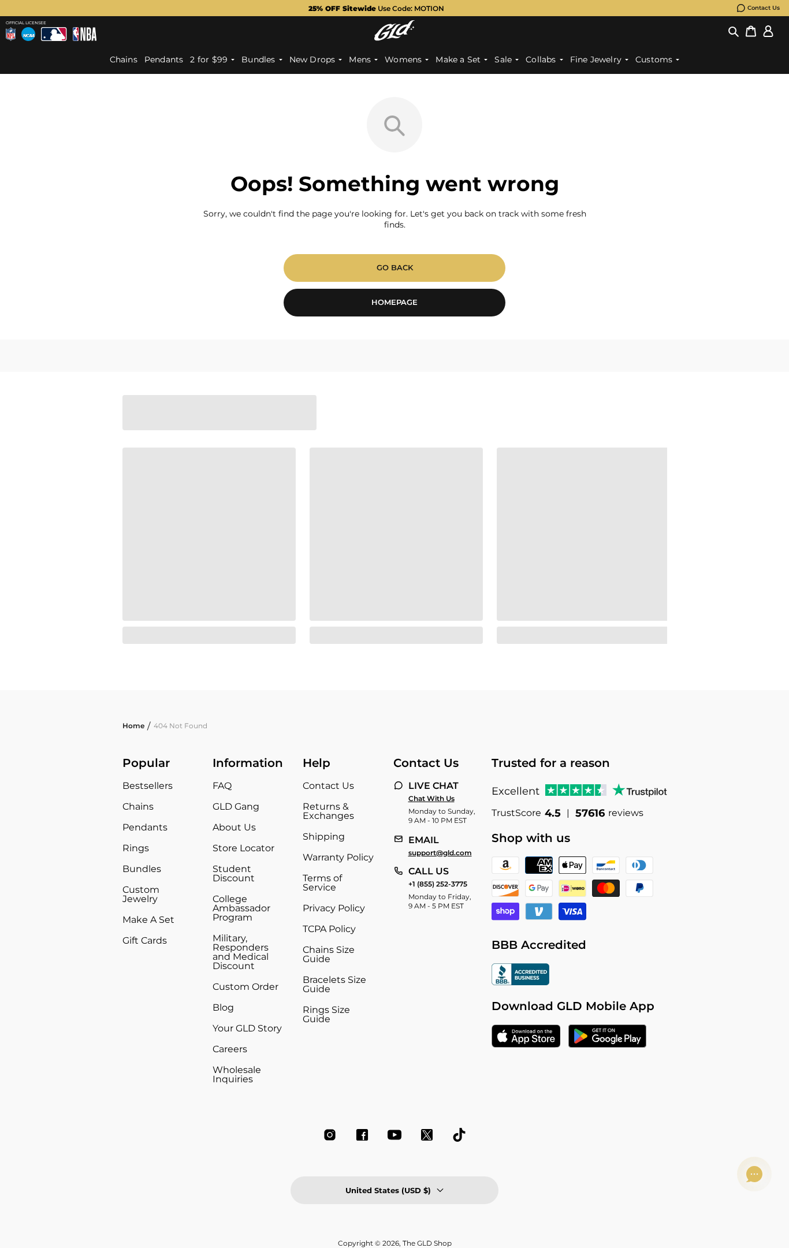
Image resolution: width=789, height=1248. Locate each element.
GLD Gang (236, 806)
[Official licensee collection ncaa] (28, 34)
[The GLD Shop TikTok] (459, 1135)
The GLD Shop (427, 1243)
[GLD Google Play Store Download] (607, 1037)
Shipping (324, 836)
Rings (135, 848)
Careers (230, 1049)
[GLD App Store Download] (526, 1037)
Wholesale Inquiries (237, 1074)
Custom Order (245, 986)
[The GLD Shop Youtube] (394, 1135)
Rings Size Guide (326, 1014)
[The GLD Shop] (394, 30)
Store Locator (243, 848)
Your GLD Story (247, 1028)
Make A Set (148, 919)
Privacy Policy (334, 908)
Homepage (394, 302)
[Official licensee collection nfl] (11, 34)
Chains (138, 806)
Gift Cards (144, 940)
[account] (768, 30)
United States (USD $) (388, 1190)
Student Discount (234, 873)
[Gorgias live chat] (754, 1174)
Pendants (145, 827)
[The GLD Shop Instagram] (330, 1135)
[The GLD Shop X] (427, 1135)
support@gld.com (440, 853)
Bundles (141, 868)
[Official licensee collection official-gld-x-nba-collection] (84, 34)
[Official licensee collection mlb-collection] (53, 34)
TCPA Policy (329, 928)
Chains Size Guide (329, 954)
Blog (223, 1007)
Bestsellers (147, 785)
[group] (376, 8)
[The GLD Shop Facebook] (362, 1135)
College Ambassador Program (241, 908)
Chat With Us (431, 798)
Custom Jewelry (140, 894)
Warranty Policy (338, 857)
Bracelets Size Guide (334, 984)
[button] (733, 30)
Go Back (395, 267)
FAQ (222, 785)
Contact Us (763, 8)
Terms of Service (322, 883)
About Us (234, 827)
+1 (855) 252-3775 (437, 884)
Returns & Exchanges (328, 811)
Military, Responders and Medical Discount (241, 952)
